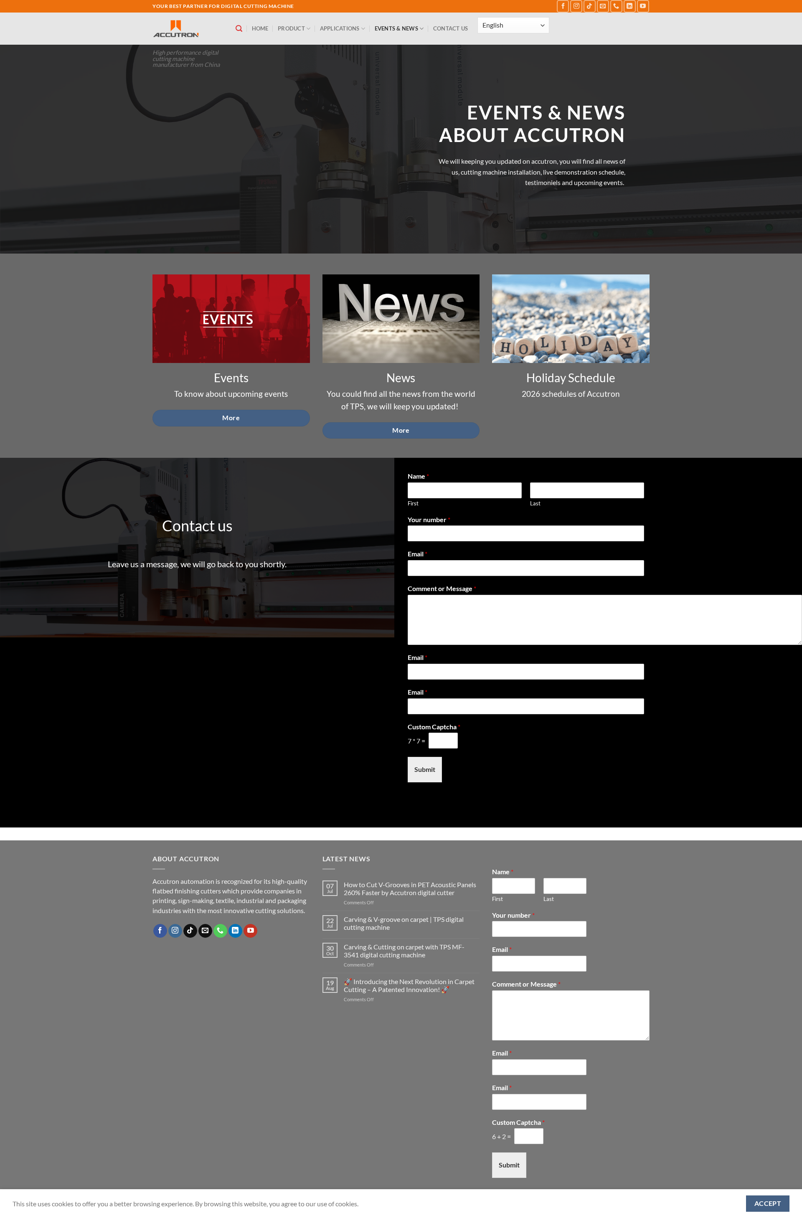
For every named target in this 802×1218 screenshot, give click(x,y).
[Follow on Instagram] (576, 6)
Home (260, 28)
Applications (340, 28)
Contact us (450, 28)
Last (535, 503)
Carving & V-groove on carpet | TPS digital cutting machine (404, 923)
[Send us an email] (603, 6)
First (413, 503)
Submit (424, 769)
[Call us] (616, 6)
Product (291, 28)
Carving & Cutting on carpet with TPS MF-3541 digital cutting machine (404, 951)
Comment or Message (442, 588)
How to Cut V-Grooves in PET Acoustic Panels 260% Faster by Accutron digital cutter (410, 888)
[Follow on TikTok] (590, 6)
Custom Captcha (434, 727)
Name (418, 476)
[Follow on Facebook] (563, 6)
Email (417, 554)
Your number (429, 519)
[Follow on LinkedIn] (630, 6)
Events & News (396, 28)
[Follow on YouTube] (643, 6)
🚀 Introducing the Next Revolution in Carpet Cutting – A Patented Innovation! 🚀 (409, 985)
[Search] (239, 28)
